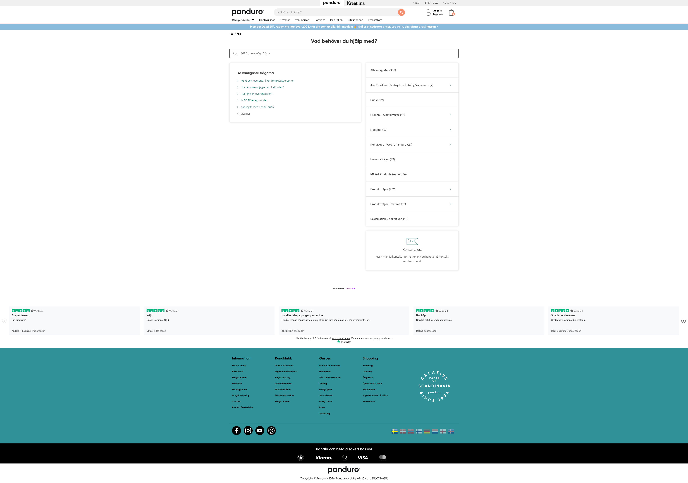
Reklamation (369, 389)
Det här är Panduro (329, 365)
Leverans (367, 371)
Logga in (437, 10)
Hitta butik (237, 371)
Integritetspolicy (240, 395)
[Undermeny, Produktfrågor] (450, 189)
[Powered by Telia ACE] (344, 289)
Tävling (323, 383)
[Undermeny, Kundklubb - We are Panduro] (450, 144)
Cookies (236, 401)
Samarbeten (325, 395)
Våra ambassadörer (330, 377)
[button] (243, 19)
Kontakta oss (431, 3)
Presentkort (369, 401)
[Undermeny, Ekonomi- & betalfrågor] (450, 114)
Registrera (438, 14)
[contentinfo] (344, 170)
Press (322, 407)
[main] (344, 160)
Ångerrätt (368, 377)
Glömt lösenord (283, 383)
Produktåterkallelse (242, 407)
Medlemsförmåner (284, 395)
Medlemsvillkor (283, 389)
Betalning (368, 365)
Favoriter (237, 383)
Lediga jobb (325, 389)
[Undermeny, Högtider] (450, 129)
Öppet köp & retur (372, 383)
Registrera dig (282, 377)
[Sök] (235, 53)
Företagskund (239, 389)
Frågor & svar (449, 3)
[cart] (451, 12)
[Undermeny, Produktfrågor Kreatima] (450, 204)
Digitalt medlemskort (286, 371)
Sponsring (324, 413)
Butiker (416, 3)
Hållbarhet (325, 371)
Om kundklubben (284, 365)
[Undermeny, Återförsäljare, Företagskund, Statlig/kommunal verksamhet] (450, 85)
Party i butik (325, 401)
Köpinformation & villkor (375, 395)
